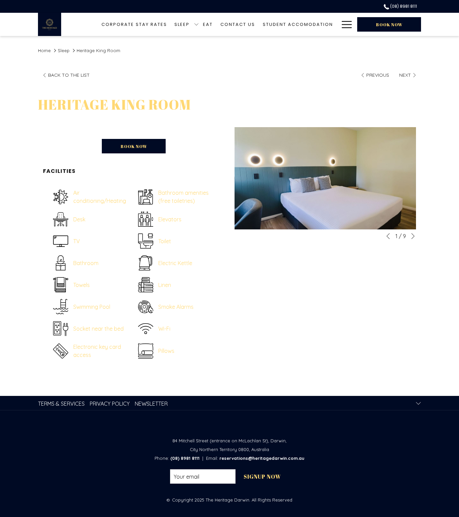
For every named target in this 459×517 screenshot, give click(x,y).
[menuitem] (134, 24)
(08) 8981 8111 (403, 6)
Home (44, 50)
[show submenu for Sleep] (196, 24)
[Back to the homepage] (49, 24)
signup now (262, 476)
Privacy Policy (110, 403)
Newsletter (151, 403)
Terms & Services (61, 403)
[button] (325, 178)
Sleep (64, 50)
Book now (389, 25)
